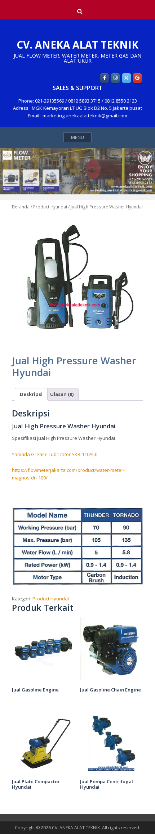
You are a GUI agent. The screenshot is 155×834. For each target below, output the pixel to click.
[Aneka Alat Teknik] (104, 78)
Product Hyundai (50, 207)
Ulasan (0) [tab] (62, 394)
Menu (77, 137)
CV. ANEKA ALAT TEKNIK (77, 44)
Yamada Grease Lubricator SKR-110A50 (54, 454)
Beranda (21, 207)
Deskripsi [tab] (31, 394)
